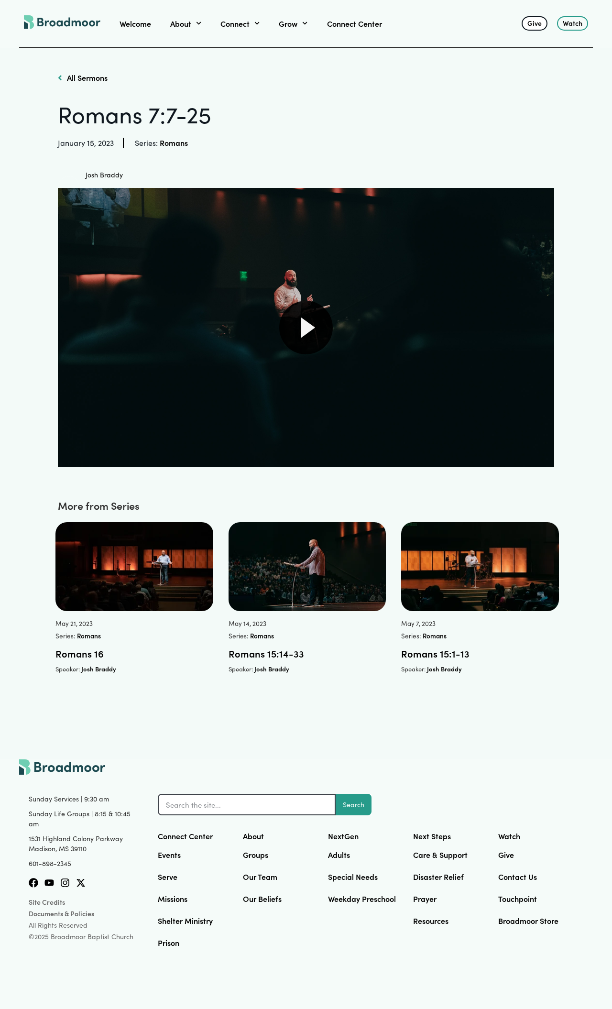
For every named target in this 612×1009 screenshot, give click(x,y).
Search (353, 804)
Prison (168, 942)
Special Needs (353, 876)
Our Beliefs (262, 898)
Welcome (135, 23)
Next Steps (432, 836)
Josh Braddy (104, 174)
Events (169, 854)
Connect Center (354, 23)
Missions (172, 898)
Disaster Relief (438, 876)
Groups (255, 854)
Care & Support (440, 854)
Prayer (425, 898)
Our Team (260, 876)
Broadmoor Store (528, 920)
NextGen (343, 836)
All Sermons (86, 77)
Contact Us (517, 876)
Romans (174, 142)
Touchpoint (517, 898)
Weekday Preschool (362, 898)
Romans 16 (79, 653)
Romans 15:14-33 (266, 653)
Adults (339, 854)
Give (506, 854)
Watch (509, 836)
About (253, 836)
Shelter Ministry (185, 920)
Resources (430, 920)
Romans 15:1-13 (435, 653)
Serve (167, 876)
